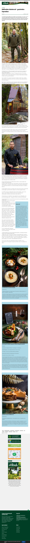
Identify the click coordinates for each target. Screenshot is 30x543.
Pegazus (3, 533)
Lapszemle (3, 7)
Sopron (3, 431)
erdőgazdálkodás (7, 430)
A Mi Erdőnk (3, 537)
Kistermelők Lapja (4, 529)
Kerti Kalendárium (4, 534)
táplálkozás (10, 431)
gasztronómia (17, 430)
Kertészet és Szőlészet (5, 528)
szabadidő (6, 431)
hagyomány (21, 430)
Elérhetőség (18, 532)
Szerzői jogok (18, 528)
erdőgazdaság (12, 430)
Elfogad (23, 541)
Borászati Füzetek (4, 535)
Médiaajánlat (18, 530)
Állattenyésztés (4, 538)
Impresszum (18, 529)
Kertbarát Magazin (4, 532)
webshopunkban (18, 518)
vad (16, 431)
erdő (3, 430)
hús (24, 430)
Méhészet (3, 530)
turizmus (14, 431)
